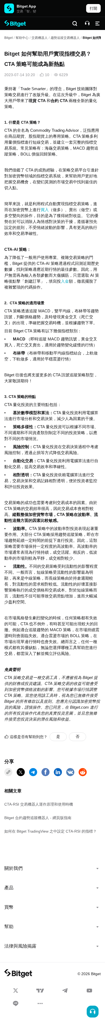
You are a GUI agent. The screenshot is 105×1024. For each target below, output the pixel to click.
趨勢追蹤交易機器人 (65, 38)
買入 (45, 210)
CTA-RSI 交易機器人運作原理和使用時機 (38, 804)
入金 (65, 281)
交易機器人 (40, 38)
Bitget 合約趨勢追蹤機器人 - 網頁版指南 (37, 818)
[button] (52, 868)
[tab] (52, 868)
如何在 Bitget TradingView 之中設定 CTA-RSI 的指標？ (50, 831)
